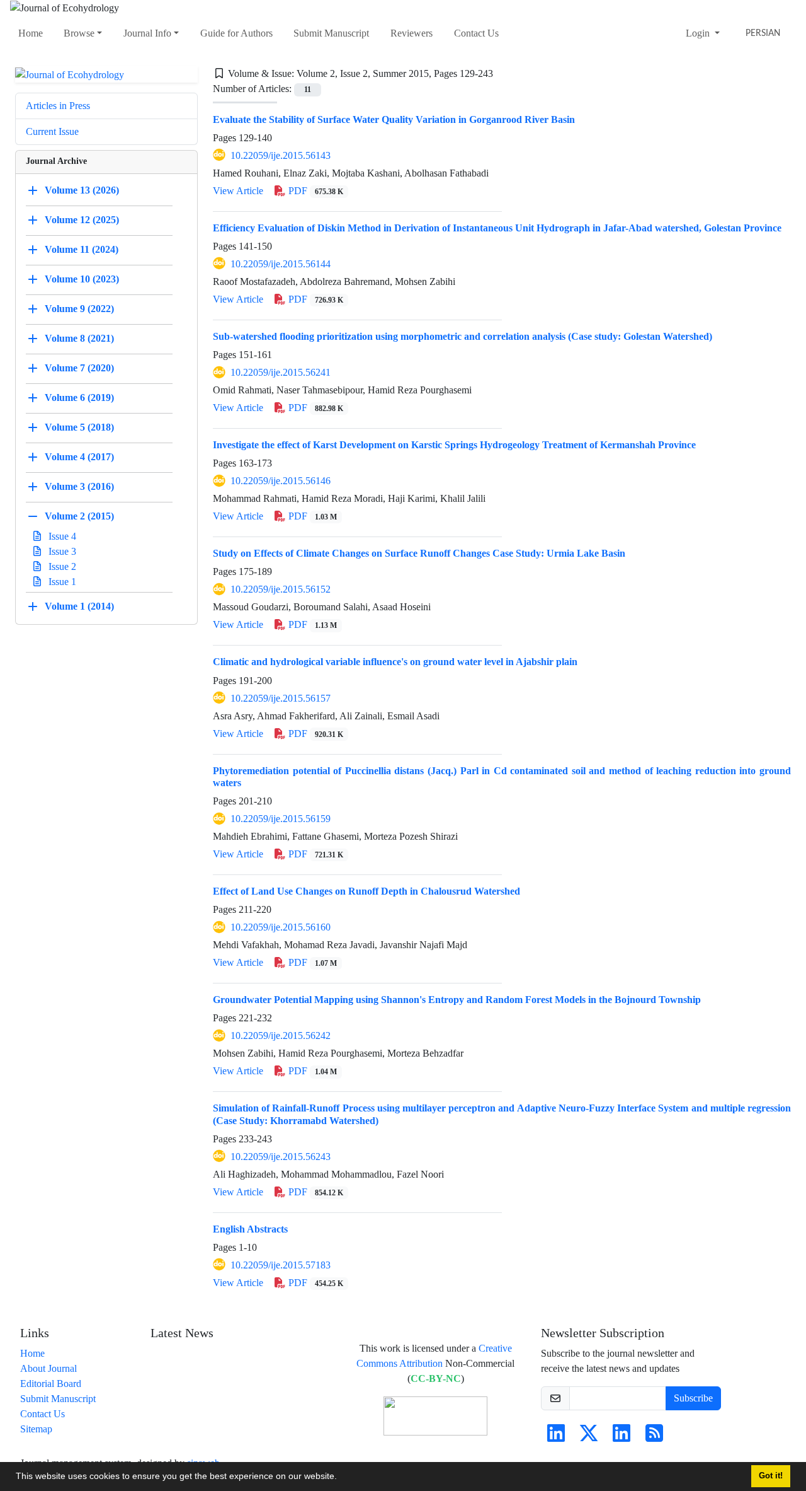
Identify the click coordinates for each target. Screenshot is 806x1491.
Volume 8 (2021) (79, 338)
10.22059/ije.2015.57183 (280, 1265)
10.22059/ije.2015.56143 (280, 155)
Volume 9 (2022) (79, 309)
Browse (79, 33)
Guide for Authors (236, 33)
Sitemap (36, 1429)
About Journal (48, 1368)
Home (30, 33)
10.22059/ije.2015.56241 (280, 372)
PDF (314, 191)
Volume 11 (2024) (81, 249)
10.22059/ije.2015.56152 (280, 589)
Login (699, 33)
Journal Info (147, 33)
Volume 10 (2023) (82, 279)
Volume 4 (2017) (79, 457)
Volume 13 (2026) (82, 190)
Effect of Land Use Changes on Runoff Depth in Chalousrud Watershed (366, 891)
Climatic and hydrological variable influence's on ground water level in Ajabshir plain (395, 662)
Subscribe (693, 1398)
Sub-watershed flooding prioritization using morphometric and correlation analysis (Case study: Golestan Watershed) (462, 336)
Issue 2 (61, 566)
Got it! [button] (771, 1475)
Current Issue (52, 131)
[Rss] (654, 1437)
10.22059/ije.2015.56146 (280, 481)
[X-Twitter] (589, 1437)
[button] (341, 1478)
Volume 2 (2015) (79, 516)
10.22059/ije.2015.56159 (280, 819)
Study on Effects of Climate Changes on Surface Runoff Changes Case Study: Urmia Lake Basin (419, 553)
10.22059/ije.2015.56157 (280, 698)
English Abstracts (250, 1229)
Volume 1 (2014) (79, 606)
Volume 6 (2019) (79, 397)
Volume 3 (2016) (79, 486)
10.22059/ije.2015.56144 (280, 264)
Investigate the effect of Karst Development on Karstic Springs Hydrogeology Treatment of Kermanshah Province (454, 445)
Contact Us (476, 33)
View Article (238, 191)
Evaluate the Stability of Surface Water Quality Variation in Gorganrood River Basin (394, 119)
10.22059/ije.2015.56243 (280, 1157)
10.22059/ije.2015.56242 (280, 1035)
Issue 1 (61, 582)
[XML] (503, 73)
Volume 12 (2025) (82, 220)
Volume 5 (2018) (79, 427)
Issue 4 (61, 536)
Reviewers (411, 33)
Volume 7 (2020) (79, 368)
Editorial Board (50, 1383)
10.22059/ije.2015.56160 (280, 927)
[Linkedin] (556, 1437)
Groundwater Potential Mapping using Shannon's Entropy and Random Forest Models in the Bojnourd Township (457, 1000)
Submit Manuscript (331, 33)
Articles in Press (58, 106)
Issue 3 (61, 551)
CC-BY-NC (436, 1378)
